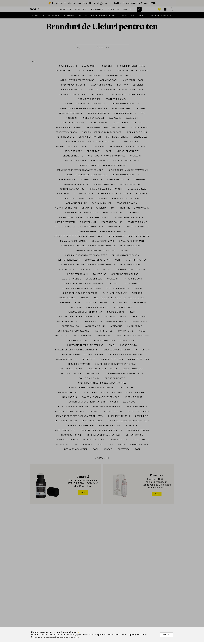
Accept (166, 635)
